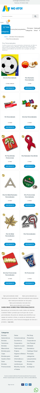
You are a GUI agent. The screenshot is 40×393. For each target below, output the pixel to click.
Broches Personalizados (29, 117)
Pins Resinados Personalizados (29, 79)
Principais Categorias (29, 29)
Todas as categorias (5, 29)
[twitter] (26, 384)
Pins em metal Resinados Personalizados (10, 196)
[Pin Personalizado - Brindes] (10, 104)
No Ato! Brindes (20, 8)
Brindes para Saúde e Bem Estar (5, 358)
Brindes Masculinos (5, 347)
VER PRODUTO (10, 88)
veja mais (10, 322)
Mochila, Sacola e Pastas (19, 368)
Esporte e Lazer (19, 346)
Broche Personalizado (9, 78)
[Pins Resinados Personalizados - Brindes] (29, 65)
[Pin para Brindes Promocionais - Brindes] (10, 143)
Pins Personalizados (12, 39)
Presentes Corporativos (31, 339)
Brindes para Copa (5, 352)
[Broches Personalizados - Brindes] (29, 104)
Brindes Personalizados (17, 36)
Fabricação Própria (18, 350)
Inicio (6, 36)
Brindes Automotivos (5, 336)
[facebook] (22, 384)
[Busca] (35, 16)
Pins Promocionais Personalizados (29, 196)
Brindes (35, 377)
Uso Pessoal (31, 343)
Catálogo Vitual (32, 351)
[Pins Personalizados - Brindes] (29, 221)
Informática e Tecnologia (18, 360)
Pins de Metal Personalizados (9, 235)
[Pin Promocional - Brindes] (29, 260)
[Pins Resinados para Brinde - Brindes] (29, 143)
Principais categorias (30, 355)
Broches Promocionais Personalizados (9, 274)
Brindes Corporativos (8, 377)
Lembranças (18, 364)
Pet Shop (30, 335)
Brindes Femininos (4, 342)
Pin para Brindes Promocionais (10, 157)
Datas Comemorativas (19, 336)
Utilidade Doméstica (30, 347)
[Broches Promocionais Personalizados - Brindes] (10, 260)
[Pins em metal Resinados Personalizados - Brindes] (10, 182)
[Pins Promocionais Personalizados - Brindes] (29, 182)
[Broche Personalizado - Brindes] (10, 65)
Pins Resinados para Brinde (30, 156)
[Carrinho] (7, 22)
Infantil (16, 356)
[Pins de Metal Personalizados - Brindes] (10, 221)
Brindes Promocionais (6, 365)
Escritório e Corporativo (18, 342)
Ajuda (1, 22)
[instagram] (30, 384)
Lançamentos (21, 29)
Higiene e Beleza (20, 354)
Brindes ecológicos (30, 365)
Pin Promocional (29, 273)
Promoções (13, 29)
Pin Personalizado (10, 117)
